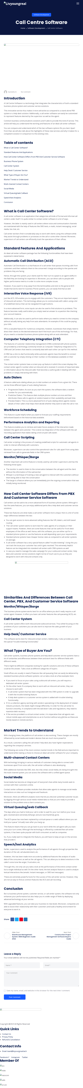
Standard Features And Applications (18, 152)
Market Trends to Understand (16, 179)
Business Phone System (13, 161)
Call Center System (11, 166)
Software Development (41, 15)
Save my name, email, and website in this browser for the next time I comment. (38, 990)
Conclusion (8, 202)
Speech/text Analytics (12, 197)
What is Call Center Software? (16, 148)
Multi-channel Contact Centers (16, 184)
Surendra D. (12, 92)
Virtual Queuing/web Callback (16, 193)
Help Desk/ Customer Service (15, 170)
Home (23, 28)
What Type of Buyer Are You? (16, 175)
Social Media (9, 188)
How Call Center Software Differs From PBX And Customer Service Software (34, 157)
